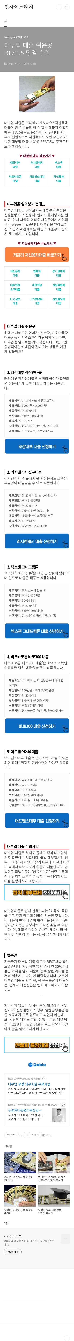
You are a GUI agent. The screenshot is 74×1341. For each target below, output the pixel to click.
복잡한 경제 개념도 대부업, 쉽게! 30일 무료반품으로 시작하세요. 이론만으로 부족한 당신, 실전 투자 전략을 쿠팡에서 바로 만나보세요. (37, 1091)
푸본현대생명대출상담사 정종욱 (25, 1110)
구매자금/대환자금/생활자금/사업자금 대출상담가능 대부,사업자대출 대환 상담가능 (26, 1117)
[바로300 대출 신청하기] (37, 720)
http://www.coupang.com (24, 1078)
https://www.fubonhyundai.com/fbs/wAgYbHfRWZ (33, 1104)
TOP (67, 1338)
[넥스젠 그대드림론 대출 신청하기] (37, 625)
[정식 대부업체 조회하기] (37, 886)
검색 (59, 7)
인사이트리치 (18, 7)
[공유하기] (18, 1135)
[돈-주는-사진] (37, 78)
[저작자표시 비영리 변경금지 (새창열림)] (47, 1135)
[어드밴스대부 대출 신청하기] (37, 814)
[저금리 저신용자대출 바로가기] (37, 248)
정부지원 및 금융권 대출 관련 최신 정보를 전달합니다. (29, 1242)
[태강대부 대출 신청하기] (37, 440)
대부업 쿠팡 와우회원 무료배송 (29, 1084)
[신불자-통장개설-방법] (37, 1039)
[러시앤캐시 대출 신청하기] (37, 535)
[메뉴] (67, 7)
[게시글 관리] (22, 1135)
